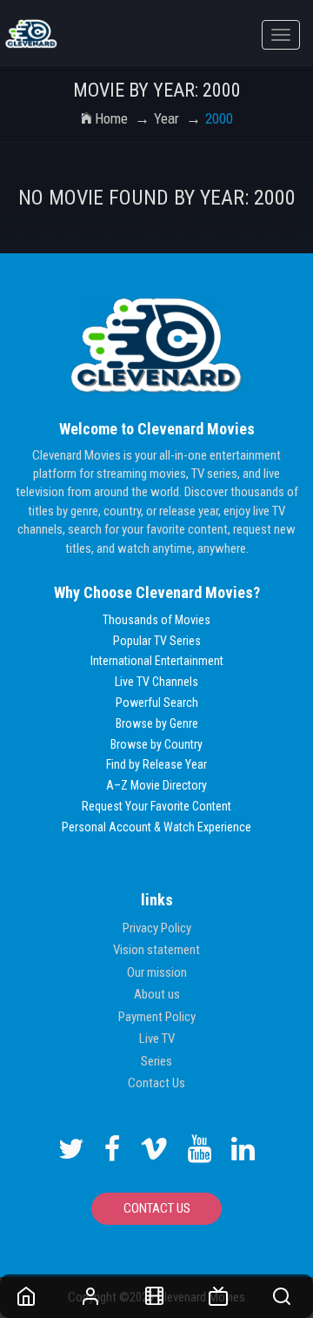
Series (156, 1061)
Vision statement (156, 950)
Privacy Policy (157, 928)
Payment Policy (157, 1017)
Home (111, 118)
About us (157, 994)
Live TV (157, 1038)
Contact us (156, 1208)
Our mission (157, 972)
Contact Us (156, 1083)
